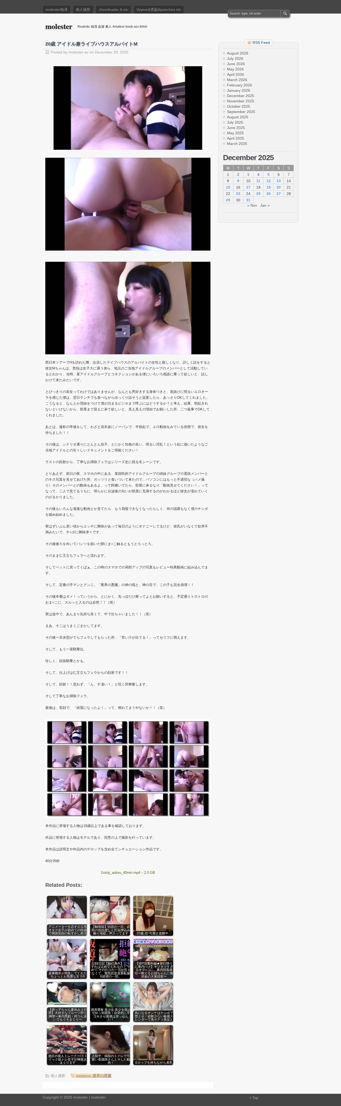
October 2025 (238, 106)
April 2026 (235, 74)
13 (279, 181)
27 (279, 194)
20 (279, 187)
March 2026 (237, 80)
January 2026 (238, 90)
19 (268, 187)
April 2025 (235, 138)
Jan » (265, 205)
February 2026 (239, 85)
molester (58, 26)
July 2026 (235, 58)
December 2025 (240, 96)
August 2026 (237, 53)
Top (255, 1098)
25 (258, 194)
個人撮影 (83, 9)
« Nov (252, 205)
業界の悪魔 (102, 1076)
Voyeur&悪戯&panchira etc (158, 9)
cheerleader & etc (113, 9)
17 (248, 187)
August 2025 (237, 117)
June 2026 (236, 64)
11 (258, 181)
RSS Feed (261, 42)
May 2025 (235, 133)
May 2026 (235, 69)
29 (228, 200)
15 (228, 187)
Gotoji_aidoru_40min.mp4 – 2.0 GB (128, 873)
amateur (83, 1076)
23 (238, 194)
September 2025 (241, 112)
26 (268, 194)
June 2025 (236, 128)
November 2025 (240, 101)
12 (268, 181)
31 (248, 200)
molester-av (78, 52)
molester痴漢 (57, 9)
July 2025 (235, 122)
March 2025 (237, 144)
